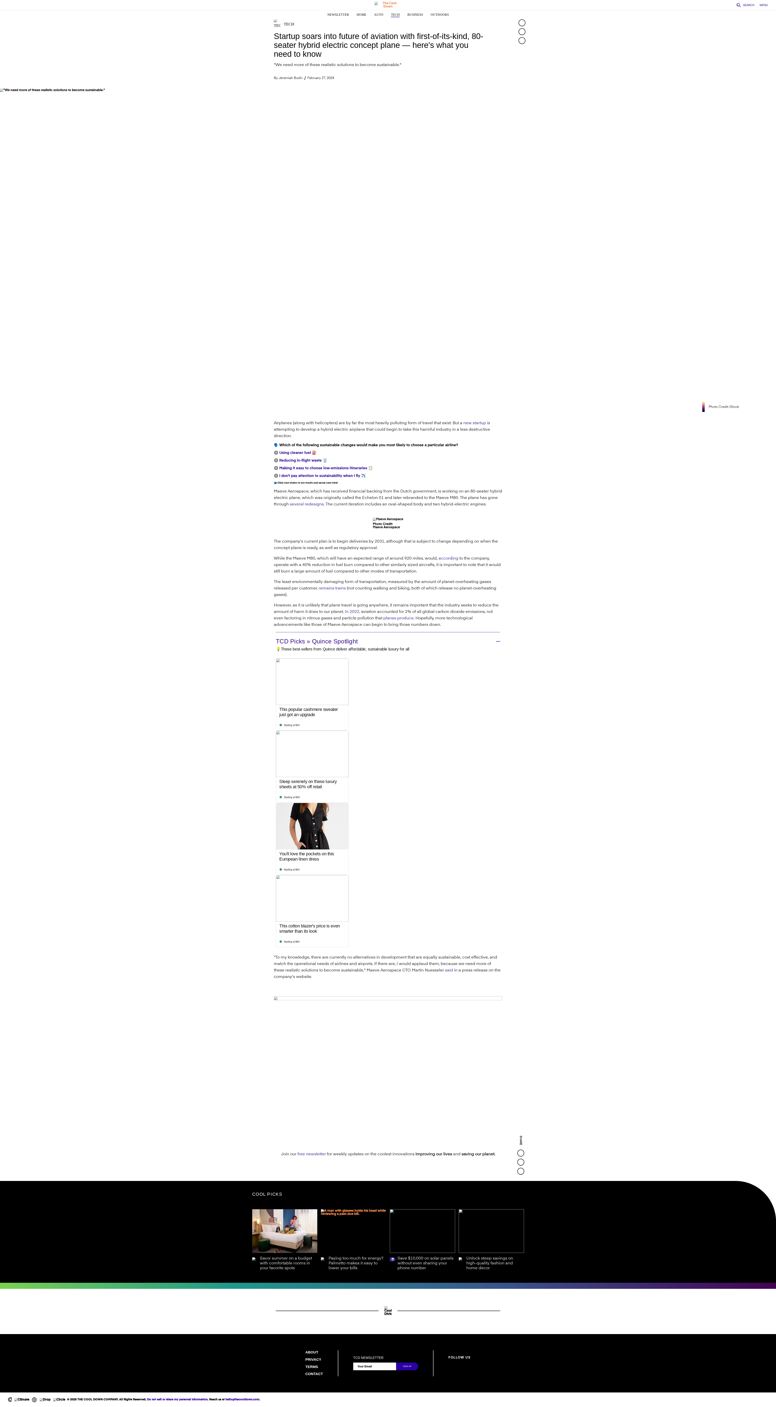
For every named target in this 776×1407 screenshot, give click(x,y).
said (449, 970)
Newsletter (338, 14)
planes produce (398, 618)
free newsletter (311, 1154)
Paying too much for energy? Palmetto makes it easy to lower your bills (356, 1263)
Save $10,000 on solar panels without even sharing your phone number (425, 1263)
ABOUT (311, 1352)
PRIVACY (313, 1360)
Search (748, 5)
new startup (474, 423)
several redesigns (307, 504)
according (448, 559)
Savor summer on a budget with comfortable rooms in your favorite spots (286, 1263)
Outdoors (440, 14)
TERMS (311, 1367)
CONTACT (314, 1374)
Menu (764, 5)
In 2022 (352, 612)
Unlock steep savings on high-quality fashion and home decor (489, 1263)
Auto (378, 14)
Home (361, 14)
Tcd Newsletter (368, 1358)
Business (415, 14)
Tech (395, 14)
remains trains (332, 588)
